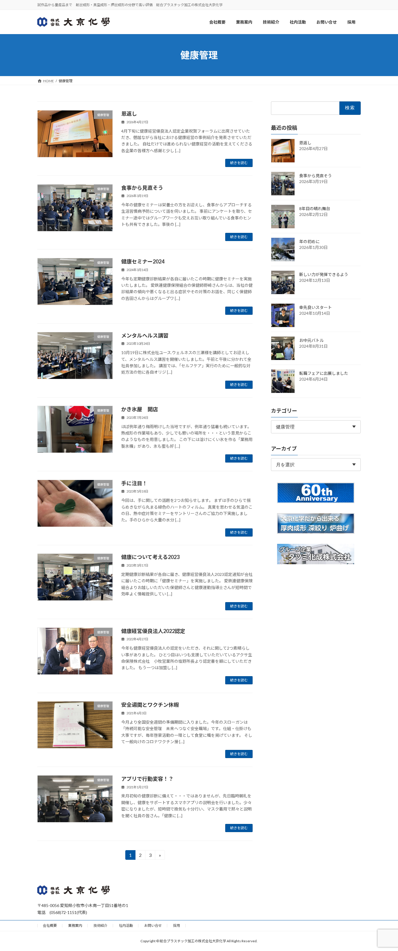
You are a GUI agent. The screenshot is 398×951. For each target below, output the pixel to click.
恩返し (129, 113)
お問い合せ (153, 925)
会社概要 (50, 925)
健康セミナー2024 (142, 261)
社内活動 (126, 925)
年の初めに (309, 241)
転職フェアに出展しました (323, 373)
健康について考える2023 (150, 557)
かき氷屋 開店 (139, 409)
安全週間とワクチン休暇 (150, 705)
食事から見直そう (142, 187)
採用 (176, 925)
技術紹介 (101, 925)
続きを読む (239, 163)
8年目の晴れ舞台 (314, 208)
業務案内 (75, 925)
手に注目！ (134, 483)
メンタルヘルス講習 (144, 335)
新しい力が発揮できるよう (323, 274)
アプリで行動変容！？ (147, 779)
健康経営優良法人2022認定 (153, 631)
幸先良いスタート (315, 307)
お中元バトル (311, 340)
